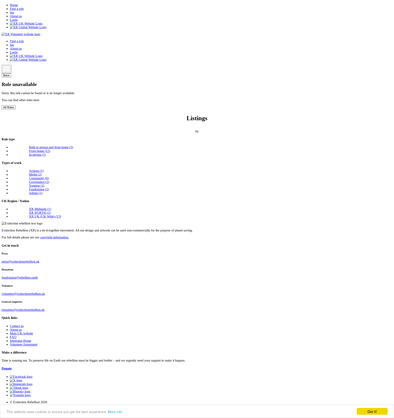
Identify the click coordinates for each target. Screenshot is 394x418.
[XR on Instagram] (21, 384)
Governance (39, 182)
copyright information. (54, 237)
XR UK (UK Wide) (45, 216)
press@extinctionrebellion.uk (20, 261)
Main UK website (21, 333)
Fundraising (39, 189)
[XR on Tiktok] (19, 387)
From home (39, 151)
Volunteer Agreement (23, 344)
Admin (35, 193)
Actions (36, 171)
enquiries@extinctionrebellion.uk (23, 309)
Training (36, 185)
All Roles (8, 107)
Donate (7, 368)
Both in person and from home (51, 147)
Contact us (17, 326)
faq (12, 12)
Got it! (372, 411)
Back (6, 75)
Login (14, 20)
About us (16, 16)
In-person (37, 154)
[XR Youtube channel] (20, 395)
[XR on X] (16, 380)
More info (115, 411)
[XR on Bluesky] (20, 391)
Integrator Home (20, 340)
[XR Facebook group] (21, 376)
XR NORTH (39, 212)
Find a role (17, 8)
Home (14, 5)
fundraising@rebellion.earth (20, 277)
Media (35, 174)
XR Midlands (40, 209)
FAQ (13, 337)
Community (39, 178)
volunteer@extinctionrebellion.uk (23, 293)
